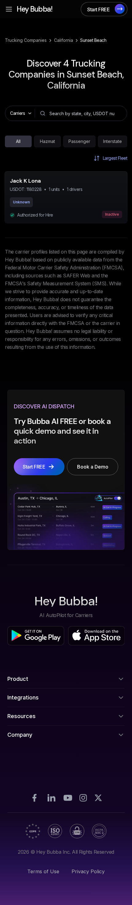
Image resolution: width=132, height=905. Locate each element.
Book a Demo (66, 888)
